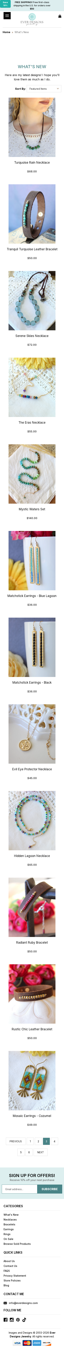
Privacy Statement (15, 1275)
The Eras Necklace (32, 422)
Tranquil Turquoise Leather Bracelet (32, 249)
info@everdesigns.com (23, 1302)
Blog (6, 1285)
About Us (9, 1261)
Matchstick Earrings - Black (32, 682)
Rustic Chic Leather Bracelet (32, 1029)
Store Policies (12, 1280)
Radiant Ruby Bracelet (32, 942)
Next (40, 1152)
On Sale (8, 1238)
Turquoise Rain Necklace (32, 162)
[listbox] (44, 88)
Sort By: (20, 88)
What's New (11, 1214)
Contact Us (10, 1265)
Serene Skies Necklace (32, 336)
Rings (7, 1234)
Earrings (9, 1229)
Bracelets (9, 1224)
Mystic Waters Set (32, 509)
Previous (16, 1141)
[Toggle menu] (7, 15)
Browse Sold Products (17, 1243)
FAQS (7, 1270)
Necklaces (10, 1219)
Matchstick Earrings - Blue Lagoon (32, 596)
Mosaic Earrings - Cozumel (32, 1116)
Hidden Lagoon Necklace (32, 856)
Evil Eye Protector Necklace (32, 769)
